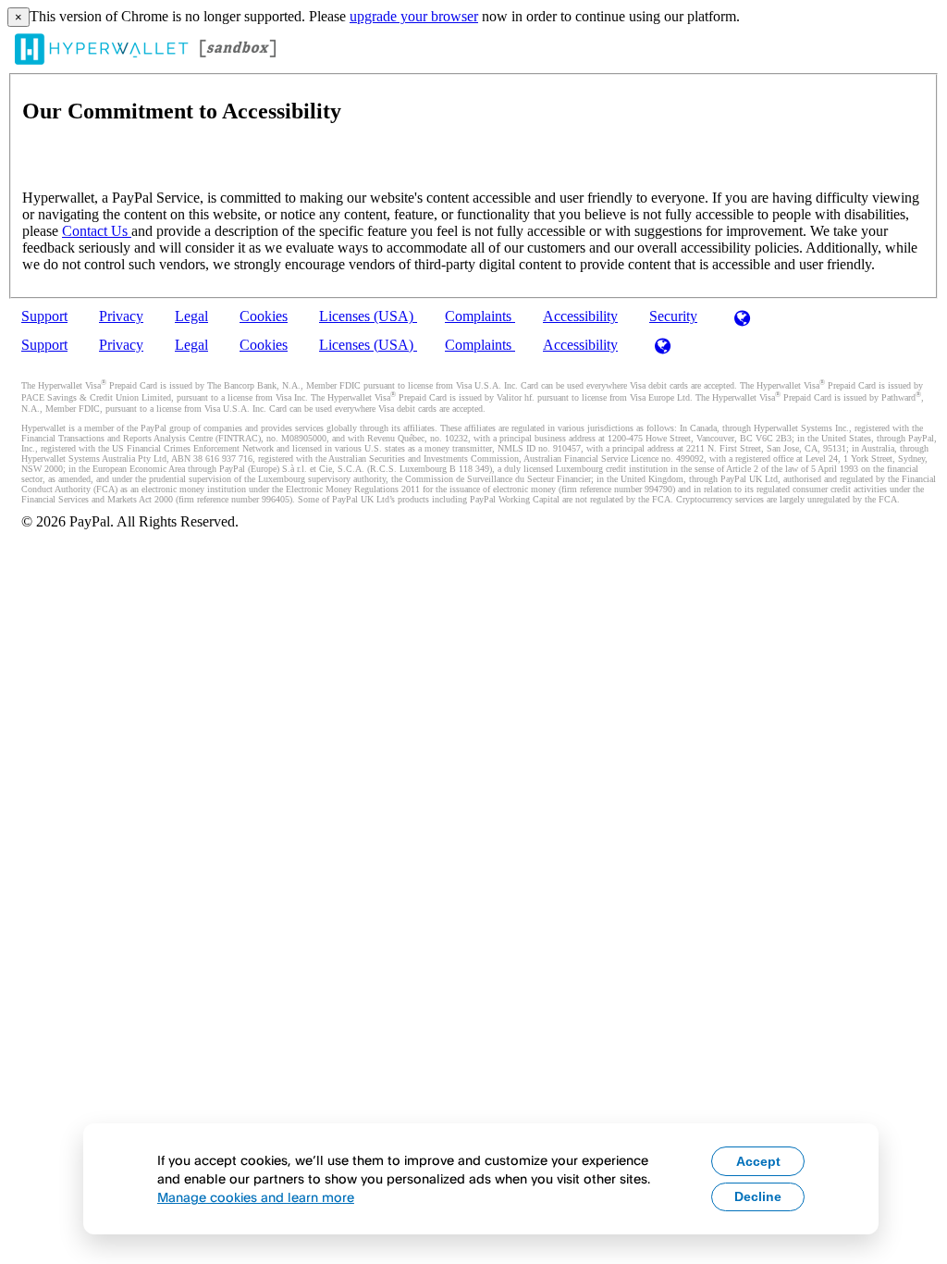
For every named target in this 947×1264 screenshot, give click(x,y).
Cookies (264, 316)
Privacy (121, 316)
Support (44, 316)
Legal (191, 316)
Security (673, 316)
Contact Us (96, 231)
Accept (758, 1161)
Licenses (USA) (368, 316)
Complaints (480, 316)
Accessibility (580, 316)
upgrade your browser (414, 16)
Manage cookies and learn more (255, 1197)
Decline (757, 1196)
